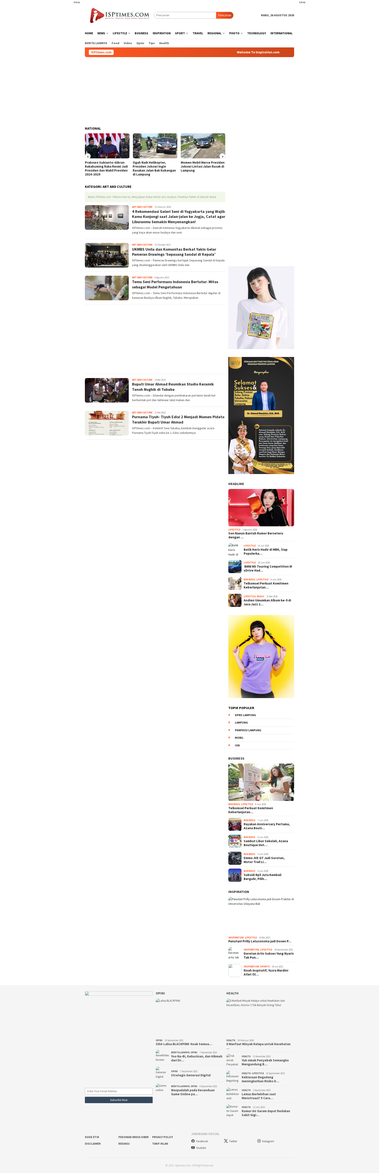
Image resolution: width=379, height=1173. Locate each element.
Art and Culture (142, 206)
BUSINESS (236, 758)
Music (260, 596)
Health (232, 993)
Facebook (202, 1141)
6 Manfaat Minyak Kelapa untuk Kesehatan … (258, 1046)
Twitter (233, 1141)
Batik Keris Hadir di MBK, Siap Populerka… (266, 552)
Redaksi (124, 1144)
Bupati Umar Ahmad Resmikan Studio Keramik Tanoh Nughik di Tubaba (173, 387)
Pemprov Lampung (248, 730)
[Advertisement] (68, 66)
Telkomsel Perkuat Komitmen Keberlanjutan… (266, 585)
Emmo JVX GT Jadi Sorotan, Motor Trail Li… (264, 860)
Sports (265, 966)
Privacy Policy (162, 1137)
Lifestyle (234, 529)
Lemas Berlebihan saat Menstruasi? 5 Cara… (259, 1096)
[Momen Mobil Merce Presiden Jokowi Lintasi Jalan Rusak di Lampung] (203, 145)
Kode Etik (92, 1137)
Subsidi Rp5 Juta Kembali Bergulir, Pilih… (262, 877)
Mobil (239, 738)
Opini (160, 993)
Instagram (268, 1141)
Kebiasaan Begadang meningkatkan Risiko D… (260, 1079)
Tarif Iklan (160, 1144)
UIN (237, 745)
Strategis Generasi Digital (191, 1075)
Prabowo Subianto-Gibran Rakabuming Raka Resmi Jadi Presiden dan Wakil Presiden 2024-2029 (106, 168)
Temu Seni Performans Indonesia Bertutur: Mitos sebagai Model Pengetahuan (175, 284)
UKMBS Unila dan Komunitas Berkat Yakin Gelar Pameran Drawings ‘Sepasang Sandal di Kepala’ (174, 252)
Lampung (241, 722)
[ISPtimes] (119, 15)
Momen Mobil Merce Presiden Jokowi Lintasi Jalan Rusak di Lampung (203, 166)
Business (249, 579)
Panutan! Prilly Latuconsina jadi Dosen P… (259, 941)
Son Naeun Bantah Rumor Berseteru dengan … (255, 535)
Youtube (201, 1148)
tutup (77, 2)
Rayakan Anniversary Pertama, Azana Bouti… (267, 826)
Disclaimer (93, 1144)
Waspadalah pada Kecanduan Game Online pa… (193, 1092)
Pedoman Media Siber (133, 1137)
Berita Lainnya (180, 1052)
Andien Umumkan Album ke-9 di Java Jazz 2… (267, 602)
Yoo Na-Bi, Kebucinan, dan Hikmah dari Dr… (196, 1058)
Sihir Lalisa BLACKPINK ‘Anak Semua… (184, 1044)
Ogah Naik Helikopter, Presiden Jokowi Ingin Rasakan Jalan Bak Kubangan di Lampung (154, 168)
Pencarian (224, 15)
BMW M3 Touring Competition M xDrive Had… (268, 568)
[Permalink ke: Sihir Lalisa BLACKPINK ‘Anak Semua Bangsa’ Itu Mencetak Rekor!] (189, 1018)
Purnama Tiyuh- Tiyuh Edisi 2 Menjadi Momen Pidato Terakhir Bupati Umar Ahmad (178, 419)
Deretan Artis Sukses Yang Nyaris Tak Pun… (269, 955)
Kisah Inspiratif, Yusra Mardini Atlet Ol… (266, 972)
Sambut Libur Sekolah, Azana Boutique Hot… (266, 843)
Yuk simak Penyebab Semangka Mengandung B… (265, 1062)
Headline (236, 484)
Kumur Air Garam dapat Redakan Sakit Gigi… (266, 1113)
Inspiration (238, 891)
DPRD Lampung (245, 715)
